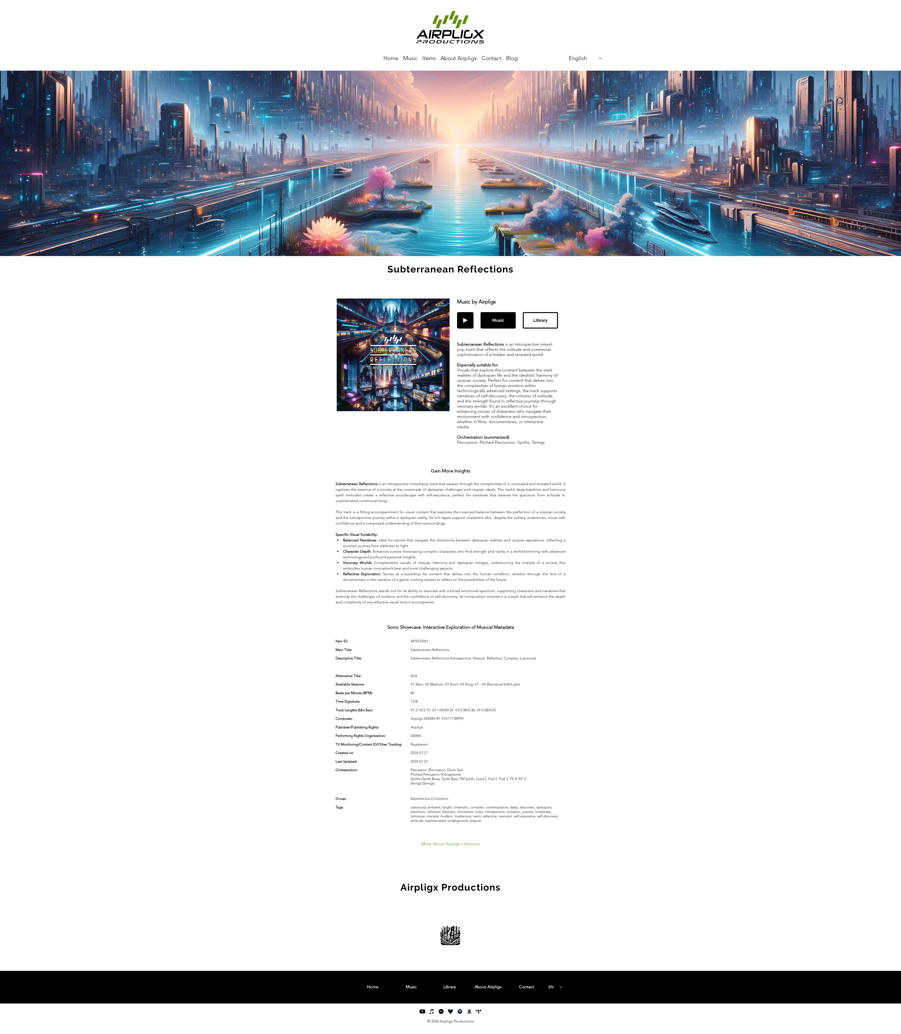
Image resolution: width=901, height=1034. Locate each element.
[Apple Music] (431, 1011)
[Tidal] (478, 1011)
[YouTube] (422, 1011)
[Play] (465, 320)
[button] (498, 320)
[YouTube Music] (441, 1011)
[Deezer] (450, 1011)
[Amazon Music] (469, 1011)
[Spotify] (459, 1011)
